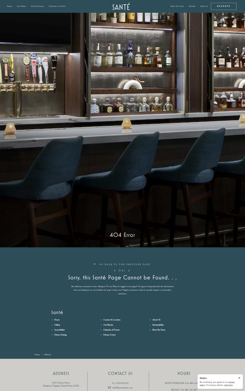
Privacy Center (109, 335)
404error (47, 355)
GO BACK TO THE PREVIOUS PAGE (124, 264)
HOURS (184, 374)
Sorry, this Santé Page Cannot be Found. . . (122, 278)
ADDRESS (61, 374)
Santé (57, 312)
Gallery (192, 6)
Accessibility (59, 330)
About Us (204, 6)
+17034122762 (122, 383)
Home (9, 6)
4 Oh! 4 (122, 271)
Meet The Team (177, 6)
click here (228, 385)
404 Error (122, 235)
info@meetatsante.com (123, 388)
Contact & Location (111, 320)
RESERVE (224, 6)
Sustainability (158, 325)
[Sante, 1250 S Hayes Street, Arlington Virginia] (121, 6)
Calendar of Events (57, 6)
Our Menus (21, 6)
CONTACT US (120, 374)
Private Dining (37, 6)
